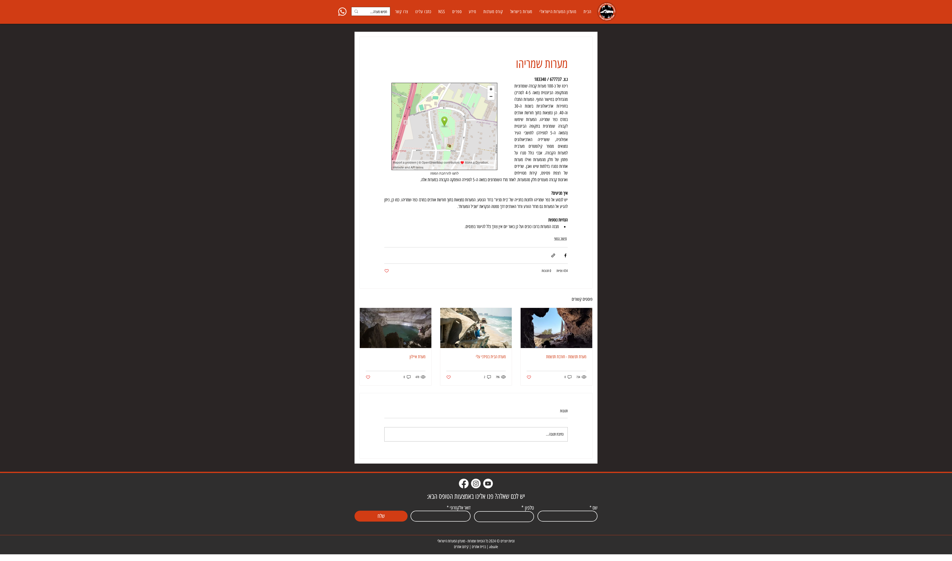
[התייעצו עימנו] (342, 11)
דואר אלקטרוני (460, 507)
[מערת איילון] (395, 328)
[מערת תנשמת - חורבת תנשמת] (556, 328)
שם (595, 507)
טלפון (529, 508)
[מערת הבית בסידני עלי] (476, 328)
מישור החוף (560, 238)
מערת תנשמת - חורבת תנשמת (566, 356)
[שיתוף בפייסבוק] (565, 255)
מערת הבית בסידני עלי (491, 356)
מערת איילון (417, 356)
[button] (521, 11)
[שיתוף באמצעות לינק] (553, 255)
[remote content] (444, 129)
